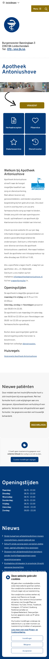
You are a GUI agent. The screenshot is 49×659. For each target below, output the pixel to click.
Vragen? (32, 105)
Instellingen (27, 638)
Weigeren (27, 644)
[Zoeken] (46, 9)
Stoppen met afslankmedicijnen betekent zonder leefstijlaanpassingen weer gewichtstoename (23, 555)
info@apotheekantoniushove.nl (28, 276)
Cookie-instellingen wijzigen (24, 459)
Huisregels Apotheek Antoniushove (20, 356)
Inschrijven (38, 424)
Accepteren (27, 651)
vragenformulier (18, 280)
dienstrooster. (29, 343)
